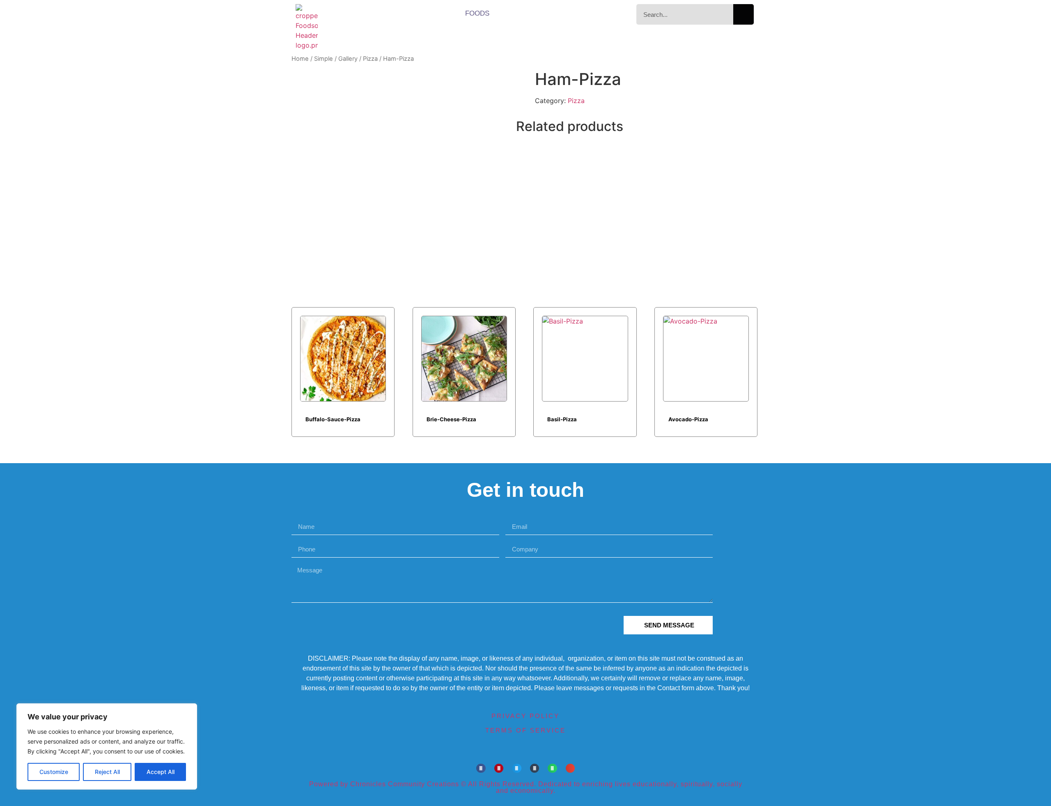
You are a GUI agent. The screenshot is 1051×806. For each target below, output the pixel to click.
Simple (323, 58)
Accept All (160, 771)
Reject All (107, 771)
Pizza (370, 58)
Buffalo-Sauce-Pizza (332, 419)
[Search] (743, 14)
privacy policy (525, 715)
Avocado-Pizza (688, 419)
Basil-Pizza (562, 419)
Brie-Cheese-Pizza (451, 419)
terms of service (525, 730)
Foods (477, 13)
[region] (106, 746)
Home (300, 58)
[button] (481, 768)
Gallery (348, 58)
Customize (53, 771)
